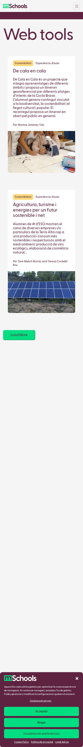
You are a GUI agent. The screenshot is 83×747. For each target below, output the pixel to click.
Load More (19, 335)
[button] (77, 678)
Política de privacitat (42, 742)
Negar (41, 722)
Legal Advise (62, 742)
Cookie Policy (21, 742)
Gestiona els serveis (40, 701)
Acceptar (41, 711)
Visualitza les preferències (41, 733)
